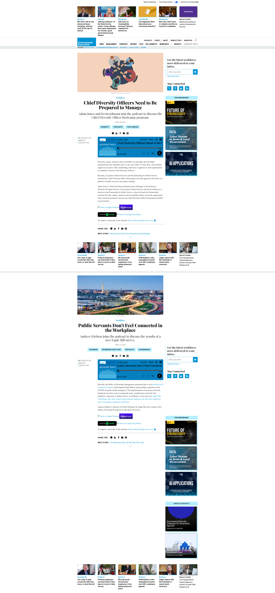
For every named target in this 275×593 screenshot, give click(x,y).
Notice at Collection (150, 2)
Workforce (164, 44)
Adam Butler (86, 138)
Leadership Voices (191, 44)
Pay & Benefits (151, 44)
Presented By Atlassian (175, 555)
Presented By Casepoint (175, 528)
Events (157, 40)
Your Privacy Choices (166, 2)
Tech (141, 44)
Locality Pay (133, 47)
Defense (133, 44)
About (165, 40)
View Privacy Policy (173, 76)
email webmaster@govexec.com (140, 220)
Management (111, 44)
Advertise (188, 40)
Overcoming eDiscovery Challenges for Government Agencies (178, 523)
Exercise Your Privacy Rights (190, 2)
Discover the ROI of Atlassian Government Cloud (179, 551)
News (102, 44)
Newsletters (176, 40)
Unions (143, 47)
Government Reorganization (107, 47)
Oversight (123, 44)
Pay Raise (123, 47)
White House (89, 47)
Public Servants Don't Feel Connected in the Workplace (129, 234)
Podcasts (148, 40)
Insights (177, 44)
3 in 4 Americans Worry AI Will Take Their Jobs (126, 443)
